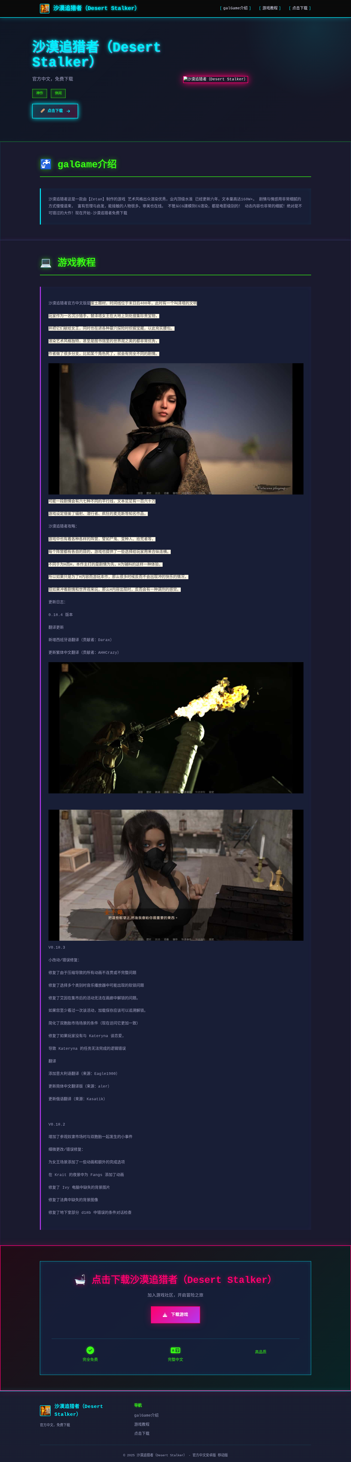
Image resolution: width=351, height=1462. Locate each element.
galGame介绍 (235, 8)
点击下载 (300, 8)
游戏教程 (270, 8)
